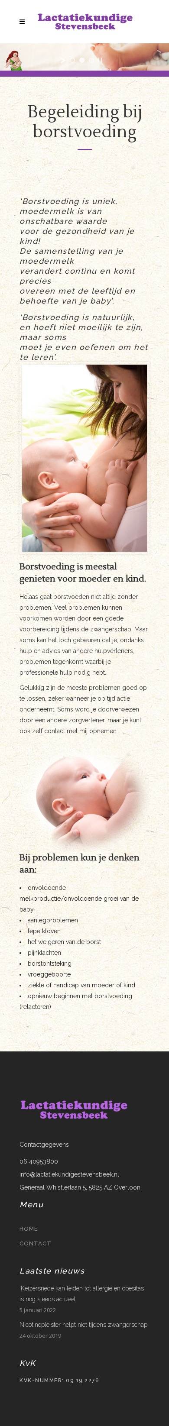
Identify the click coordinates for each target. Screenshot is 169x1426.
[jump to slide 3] (91, 60)
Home (29, 1229)
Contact (36, 1243)
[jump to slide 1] (72, 60)
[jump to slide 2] (81, 60)
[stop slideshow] (100, 60)
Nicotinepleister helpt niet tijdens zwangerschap (83, 1324)
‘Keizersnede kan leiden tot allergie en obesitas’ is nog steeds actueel (82, 1294)
